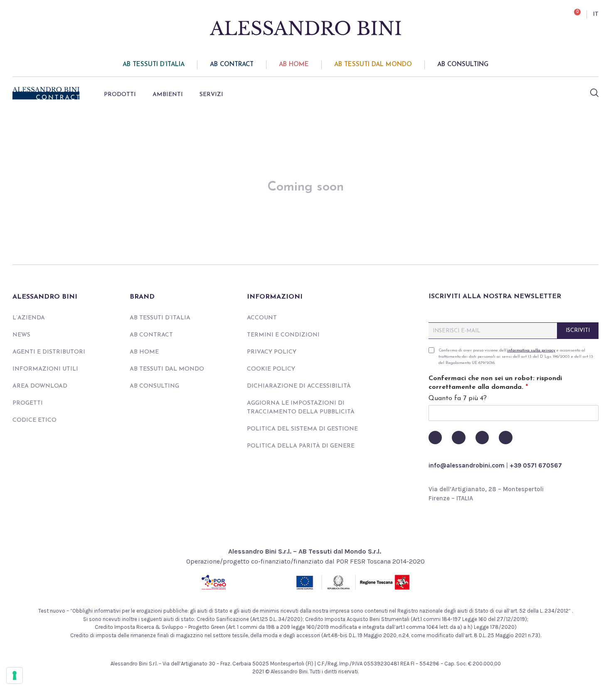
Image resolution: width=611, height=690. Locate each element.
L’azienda (28, 318)
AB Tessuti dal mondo (373, 65)
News (21, 335)
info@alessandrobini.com (467, 465)
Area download (39, 386)
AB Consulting (462, 65)
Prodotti (120, 95)
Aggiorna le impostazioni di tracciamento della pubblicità (301, 407)
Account (262, 318)
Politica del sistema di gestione (302, 429)
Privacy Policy (271, 352)
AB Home (294, 65)
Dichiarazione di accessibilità (299, 386)
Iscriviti (578, 330)
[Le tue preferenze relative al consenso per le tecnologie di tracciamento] (14, 675)
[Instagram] (482, 437)
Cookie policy (271, 369)
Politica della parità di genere (301, 446)
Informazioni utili (45, 369)
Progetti (27, 403)
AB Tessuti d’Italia (154, 65)
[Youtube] (458, 437)
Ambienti (168, 95)
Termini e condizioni (283, 335)
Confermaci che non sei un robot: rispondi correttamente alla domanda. (495, 383)
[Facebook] (435, 437)
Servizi (211, 95)
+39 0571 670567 (536, 465)
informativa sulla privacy (531, 350)
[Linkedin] (505, 437)
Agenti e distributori (48, 352)
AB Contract (232, 65)
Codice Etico (34, 420)
